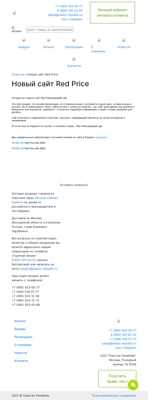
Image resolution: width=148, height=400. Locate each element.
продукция (100, 137)
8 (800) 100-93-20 (123, 334)
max (64, 19)
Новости (18, 74)
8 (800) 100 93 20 (69, 10)
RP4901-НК (18, 143)
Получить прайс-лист (117, 379)
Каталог (20, 321)
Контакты (21, 360)
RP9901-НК (18, 148)
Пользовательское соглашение (114, 395)
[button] (24, 43)
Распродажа (23, 337)
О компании (22, 345)
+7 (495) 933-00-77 (122, 330)
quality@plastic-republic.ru (39, 268)
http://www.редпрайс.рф (54, 98)
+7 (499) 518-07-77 (122, 339)
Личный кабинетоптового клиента (112, 13)
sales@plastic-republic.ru (65, 15)
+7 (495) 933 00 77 (68, 6)
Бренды (19, 329)
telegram (76, 19)
